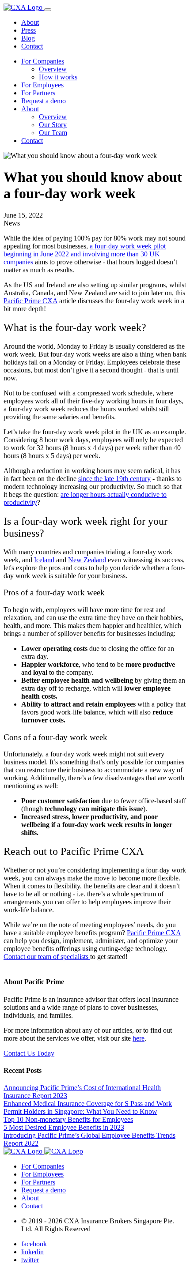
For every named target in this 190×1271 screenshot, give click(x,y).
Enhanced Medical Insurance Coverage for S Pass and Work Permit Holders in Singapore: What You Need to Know (88, 1107)
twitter (30, 1259)
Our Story (53, 124)
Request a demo (43, 101)
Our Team (53, 132)
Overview (53, 69)
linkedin (32, 1252)
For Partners (38, 93)
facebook (34, 1244)
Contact (32, 46)
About (30, 22)
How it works (58, 77)
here (138, 1038)
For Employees (42, 85)
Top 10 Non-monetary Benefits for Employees (68, 1119)
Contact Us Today (29, 1053)
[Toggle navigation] (47, 9)
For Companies (42, 61)
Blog (28, 38)
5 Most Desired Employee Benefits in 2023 (64, 1127)
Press (28, 30)
